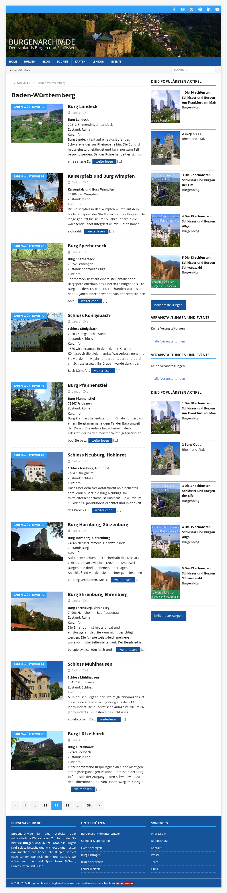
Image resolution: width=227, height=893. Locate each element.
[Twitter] (191, 9)
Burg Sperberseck (87, 246)
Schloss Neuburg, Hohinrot (97, 455)
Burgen (29, 61)
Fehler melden (90, 869)
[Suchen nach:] (193, 69)
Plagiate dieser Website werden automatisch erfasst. (83, 883)
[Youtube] (217, 9)
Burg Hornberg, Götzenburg (98, 524)
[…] (119, 161)
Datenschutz (159, 841)
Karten (80, 61)
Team (154, 862)
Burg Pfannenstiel (87, 385)
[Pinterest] (200, 9)
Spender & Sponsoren (95, 841)
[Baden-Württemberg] (37, 123)
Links (154, 869)
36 (89, 805)
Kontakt (156, 848)
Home (13, 61)
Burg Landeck (83, 106)
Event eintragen (91, 848)
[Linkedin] (209, 9)
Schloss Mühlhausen (90, 664)
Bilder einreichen (92, 862)
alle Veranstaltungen (169, 341)
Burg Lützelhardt (86, 734)
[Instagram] (183, 9)
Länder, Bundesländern (35, 857)
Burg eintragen (91, 855)
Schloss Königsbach (89, 315)
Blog (46, 61)
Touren (62, 61)
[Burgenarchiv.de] (113, 55)
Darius (75, 113)
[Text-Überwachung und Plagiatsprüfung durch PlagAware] (125, 883)
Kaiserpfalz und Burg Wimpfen (101, 176)
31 (45, 805)
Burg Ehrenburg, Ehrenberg (97, 594)
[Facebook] (174, 9)
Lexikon (98, 61)
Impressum (158, 834)
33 (67, 805)
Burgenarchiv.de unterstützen (101, 834)
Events (116, 61)
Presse (155, 855)
